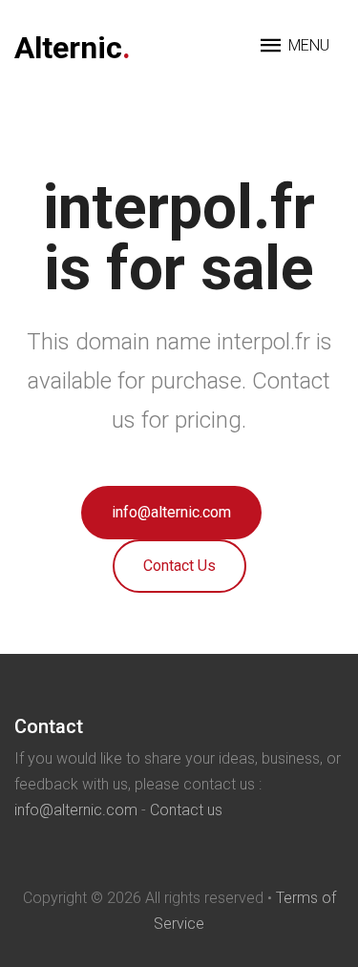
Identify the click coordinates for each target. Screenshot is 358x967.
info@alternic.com (171, 512)
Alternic (72, 48)
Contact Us (179, 566)
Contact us (186, 810)
